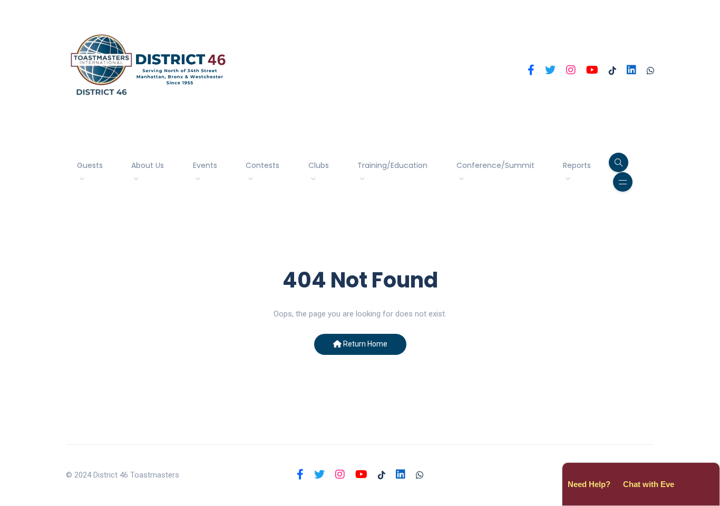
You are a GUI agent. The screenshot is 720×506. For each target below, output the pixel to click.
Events (205, 165)
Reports (577, 165)
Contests (262, 165)
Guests (90, 165)
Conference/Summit (495, 165)
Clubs (318, 165)
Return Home (364, 344)
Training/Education (392, 165)
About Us (147, 165)
